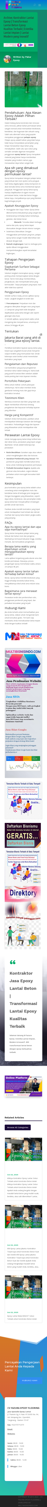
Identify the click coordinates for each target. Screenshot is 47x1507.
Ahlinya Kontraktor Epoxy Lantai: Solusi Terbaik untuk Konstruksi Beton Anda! (22, 1169)
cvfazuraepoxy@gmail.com (23, 1429)
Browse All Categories (17, 1127)
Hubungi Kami (29, 1380)
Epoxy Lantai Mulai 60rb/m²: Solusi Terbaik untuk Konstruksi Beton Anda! (22, 1306)
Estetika (10, 222)
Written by (19, 57)
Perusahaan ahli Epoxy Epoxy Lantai (22, 333)
